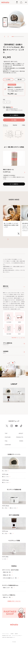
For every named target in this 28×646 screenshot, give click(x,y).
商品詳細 (15, 125)
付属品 (23, 125)
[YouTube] (16, 426)
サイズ (5, 125)
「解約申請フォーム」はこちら (18, 337)
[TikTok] (21, 426)
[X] (7, 426)
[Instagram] (11, 426)
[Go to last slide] (4, 36)
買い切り (20, 79)
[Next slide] (8, 36)
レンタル (8, 79)
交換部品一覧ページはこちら (14, 601)
